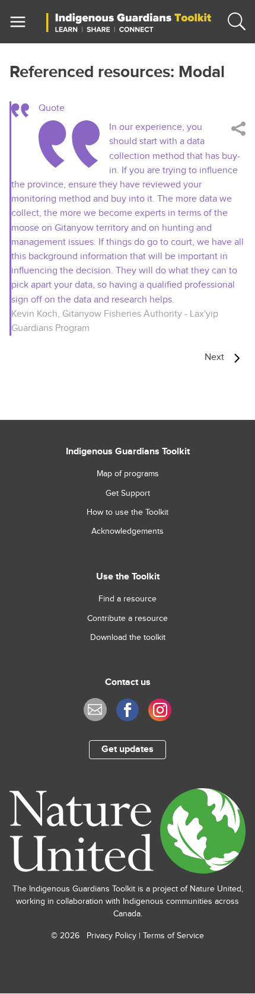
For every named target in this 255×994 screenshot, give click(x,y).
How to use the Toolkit (127, 512)
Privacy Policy (111, 936)
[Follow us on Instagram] (159, 710)
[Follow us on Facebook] (127, 710)
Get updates (127, 749)
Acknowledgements (127, 531)
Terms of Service (173, 936)
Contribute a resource (127, 618)
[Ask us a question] (95, 709)
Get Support (128, 493)
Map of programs (128, 474)
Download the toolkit (127, 637)
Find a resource (127, 599)
